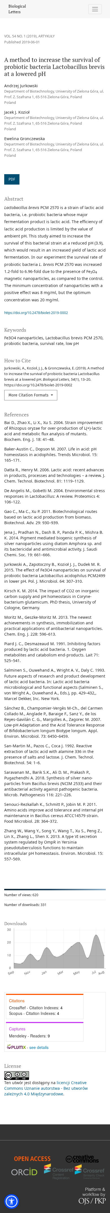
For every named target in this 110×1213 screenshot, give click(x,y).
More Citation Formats (29, 395)
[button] (11, 1201)
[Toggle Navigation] (95, 9)
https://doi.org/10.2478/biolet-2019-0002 (36, 312)
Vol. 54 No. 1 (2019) (20, 36)
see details (39, 1047)
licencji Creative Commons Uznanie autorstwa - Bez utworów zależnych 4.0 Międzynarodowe (46, 1088)
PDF (11, 179)
